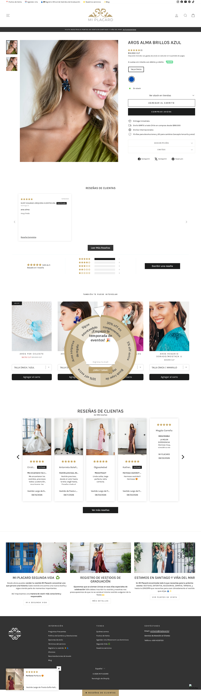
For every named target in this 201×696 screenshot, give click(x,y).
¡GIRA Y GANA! (100, 370)
